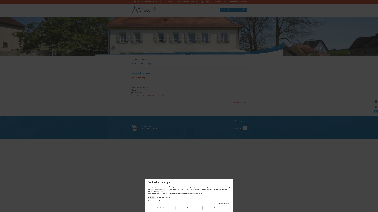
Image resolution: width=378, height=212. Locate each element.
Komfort (161, 201)
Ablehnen (216, 208)
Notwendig (153, 201)
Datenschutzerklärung (163, 197)
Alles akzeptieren (161, 208)
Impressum (151, 197)
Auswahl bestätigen (189, 208)
